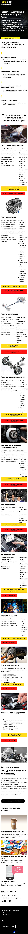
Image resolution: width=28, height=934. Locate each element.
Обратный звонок (8, 926)
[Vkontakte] (3, 920)
